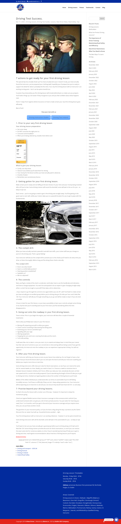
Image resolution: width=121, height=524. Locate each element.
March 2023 (92, 68)
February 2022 (93, 99)
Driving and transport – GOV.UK (27, 448)
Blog (103, 7)
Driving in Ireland (22, 453)
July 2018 (91, 188)
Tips (78, 22)
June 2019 (92, 153)
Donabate (79, 503)
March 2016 (92, 257)
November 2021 (94, 106)
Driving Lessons (72, 7)
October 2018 (93, 178)
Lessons (53, 22)
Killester (87, 505)
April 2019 (92, 159)
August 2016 (93, 241)
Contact (98, 7)
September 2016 (94, 238)
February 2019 (93, 165)
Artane (77, 498)
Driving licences (22, 451)
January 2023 (93, 74)
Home (64, 7)
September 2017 (94, 213)
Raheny (88, 508)
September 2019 (94, 144)
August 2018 (93, 184)
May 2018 (92, 194)
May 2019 (92, 156)
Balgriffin (89, 498)
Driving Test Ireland (60, 117)
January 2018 (93, 200)
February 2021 (93, 109)
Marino (65, 508)
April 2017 (92, 216)
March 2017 (92, 219)
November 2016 (94, 232)
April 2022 (92, 93)
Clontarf (95, 500)
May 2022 (92, 90)
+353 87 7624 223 (21, 1)
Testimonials (89, 7)
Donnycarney (97, 503)
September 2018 (94, 181)
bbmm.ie (46, 521)
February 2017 (93, 222)
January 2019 (93, 169)
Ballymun (96, 498)
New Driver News (62, 22)
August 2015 (93, 266)
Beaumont (66, 500)
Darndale (72, 503)
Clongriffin (81, 500)
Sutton (99, 508)
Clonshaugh (89, 500)
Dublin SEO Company (62, 521)
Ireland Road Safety (23, 455)
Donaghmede (87, 503)
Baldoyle (82, 498)
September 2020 (94, 125)
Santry (94, 508)
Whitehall (82, 510)
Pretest (82, 7)
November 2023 (94, 65)
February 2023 (93, 71)
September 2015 (94, 263)
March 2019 (92, 162)
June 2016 (92, 247)
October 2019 (93, 140)
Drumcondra (67, 505)
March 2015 (92, 269)
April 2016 (92, 254)
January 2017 (93, 225)
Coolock (65, 503)
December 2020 (94, 115)
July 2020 (91, 131)
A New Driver (30, 521)
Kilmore (93, 505)
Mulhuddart (72, 508)
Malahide (99, 505)
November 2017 (94, 206)
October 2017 (93, 210)
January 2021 (93, 112)
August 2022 (93, 84)
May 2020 (92, 137)
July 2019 (91, 150)
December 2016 (94, 229)
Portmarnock (81, 508)
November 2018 (94, 175)
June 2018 (92, 191)
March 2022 (92, 96)
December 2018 (94, 172)
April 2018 (92, 197)
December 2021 (94, 103)
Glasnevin (80, 505)
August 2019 (93, 147)
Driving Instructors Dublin (39, 117)
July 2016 (91, 244)
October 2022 (93, 80)
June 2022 (92, 87)
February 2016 (93, 260)
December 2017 (94, 203)
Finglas (74, 505)
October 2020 (93, 121)
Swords (73, 510)
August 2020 (93, 128)
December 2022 (94, 77)
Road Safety (72, 22)
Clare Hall (73, 500)
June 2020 (92, 134)
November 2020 (94, 118)
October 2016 (93, 235)
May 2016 (92, 251)
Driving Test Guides (43, 22)
